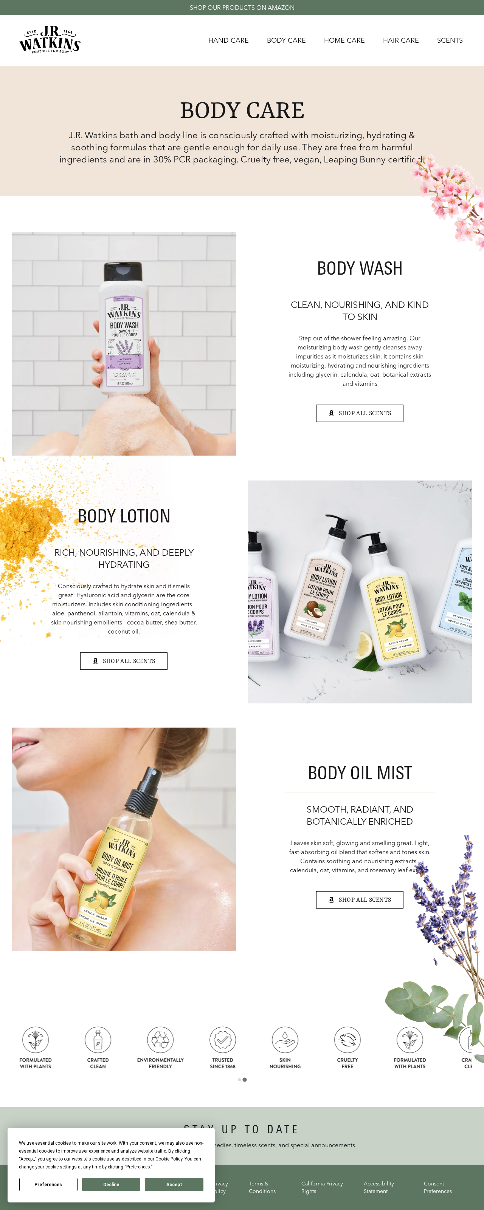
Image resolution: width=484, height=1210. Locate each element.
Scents (450, 40)
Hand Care (228, 40)
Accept (174, 1184)
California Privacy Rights (322, 1187)
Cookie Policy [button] (168, 1159)
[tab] (239, 1079)
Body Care (286, 40)
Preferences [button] (138, 1167)
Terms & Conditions (262, 1187)
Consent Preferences (438, 1187)
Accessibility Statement (379, 1187)
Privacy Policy (219, 1187)
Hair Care (401, 40)
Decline (111, 1184)
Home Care (344, 40)
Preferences (48, 1184)
